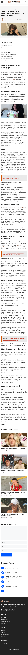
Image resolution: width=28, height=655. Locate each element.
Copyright (3, 623)
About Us (3, 630)
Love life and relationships (6, 56)
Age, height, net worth (6, 60)
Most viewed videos (5, 52)
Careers (3, 636)
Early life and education (6, 47)
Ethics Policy (4, 617)
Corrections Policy (5, 621)
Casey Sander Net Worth (11, 572)
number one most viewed (16, 207)
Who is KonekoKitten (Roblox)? (7, 45)
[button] (25, 2)
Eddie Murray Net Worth (11, 591)
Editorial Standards (5, 634)
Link (16, 19)
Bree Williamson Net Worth (11, 586)
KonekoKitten (3, 119)
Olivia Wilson (7, 19)
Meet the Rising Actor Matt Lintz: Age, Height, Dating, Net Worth (14, 577)
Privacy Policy (4, 619)
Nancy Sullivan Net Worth (11, 581)
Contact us (3, 632)
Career (2, 50)
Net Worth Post (16, 649)
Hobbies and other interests (7, 58)
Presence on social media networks (8, 54)
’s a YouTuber (11, 79)
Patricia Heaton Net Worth (11, 568)
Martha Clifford (4, 473)
